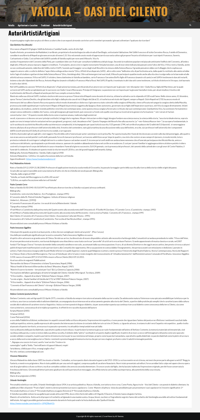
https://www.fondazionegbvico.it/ (41, 159)
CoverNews (107, 416)
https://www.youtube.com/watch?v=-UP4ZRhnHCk (32, 403)
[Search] (190, 25)
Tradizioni (45, 25)
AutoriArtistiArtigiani (62, 25)
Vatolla (11, 25)
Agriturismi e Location (28, 25)
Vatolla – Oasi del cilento (99, 11)
